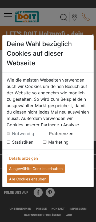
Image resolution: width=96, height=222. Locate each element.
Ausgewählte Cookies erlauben (36, 168)
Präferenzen (61, 133)
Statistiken (22, 142)
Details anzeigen (23, 158)
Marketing (58, 142)
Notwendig (23, 133)
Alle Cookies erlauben (27, 179)
